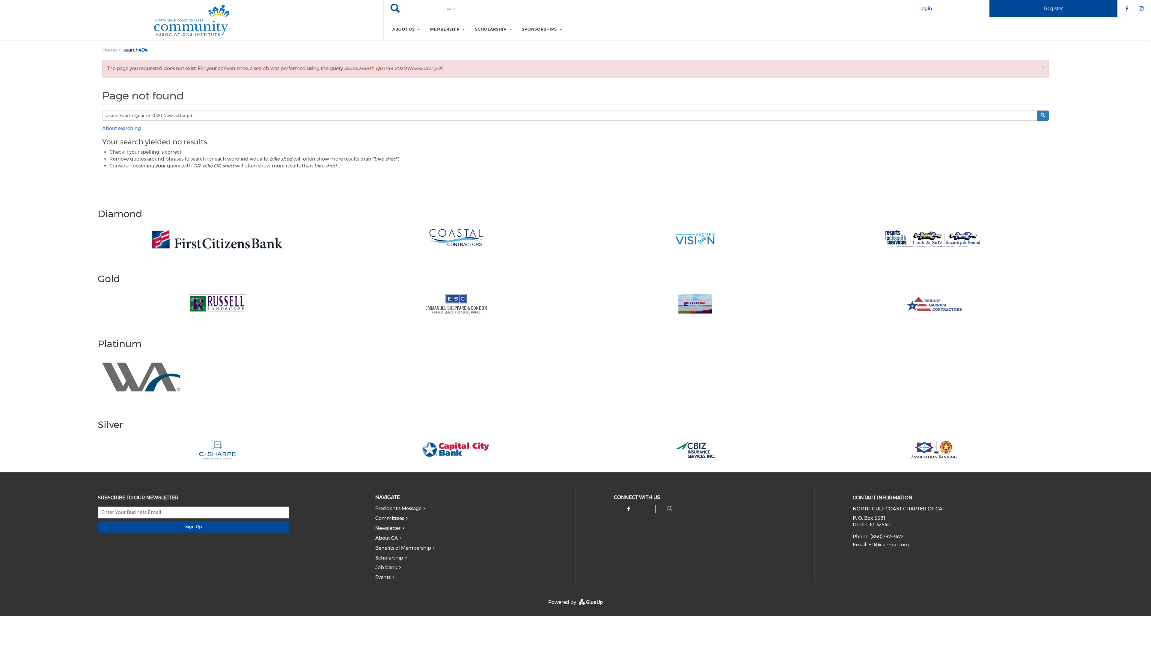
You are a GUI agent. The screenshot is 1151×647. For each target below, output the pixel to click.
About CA (386, 538)
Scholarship (491, 29)
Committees (389, 518)
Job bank (386, 567)
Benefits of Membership (403, 548)
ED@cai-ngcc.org (888, 545)
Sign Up (193, 526)
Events (383, 577)
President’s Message (398, 508)
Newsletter (387, 528)
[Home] (191, 20)
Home (109, 50)
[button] (1042, 67)
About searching (121, 128)
